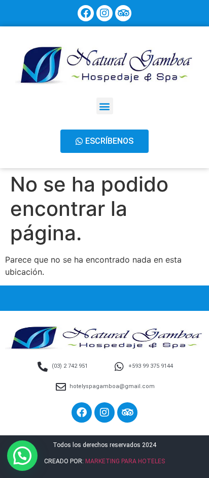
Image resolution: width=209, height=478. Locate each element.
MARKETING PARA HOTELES (125, 461)
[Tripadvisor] (123, 13)
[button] (104, 106)
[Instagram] (104, 13)
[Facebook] (86, 13)
